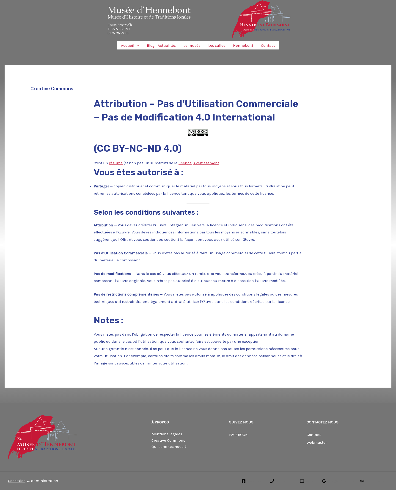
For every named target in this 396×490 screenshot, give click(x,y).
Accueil (127, 45)
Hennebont (243, 45)
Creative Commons (168, 440)
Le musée (192, 45)
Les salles (216, 45)
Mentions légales (166, 434)
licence (185, 163)
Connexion (16, 481)
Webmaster (317, 442)
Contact (268, 45)
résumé (116, 163)
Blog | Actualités (161, 45)
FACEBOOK (238, 434)
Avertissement (206, 163)
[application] (136, 45)
